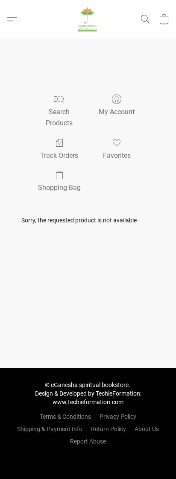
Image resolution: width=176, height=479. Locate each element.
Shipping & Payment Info (49, 429)
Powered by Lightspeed (88, 455)
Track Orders (59, 155)
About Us (147, 429)
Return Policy (108, 429)
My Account (117, 112)
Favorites (117, 155)
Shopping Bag (59, 187)
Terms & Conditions (65, 416)
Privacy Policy (118, 416)
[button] (88, 19)
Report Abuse (88, 441)
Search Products (59, 117)
